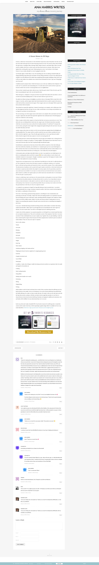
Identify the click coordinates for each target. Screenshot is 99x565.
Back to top (49, 555)
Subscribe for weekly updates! (21, 563)
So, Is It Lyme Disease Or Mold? (75, 83)
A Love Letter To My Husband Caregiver (76, 81)
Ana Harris (27, 342)
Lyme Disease (56, 1)
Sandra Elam (24, 497)
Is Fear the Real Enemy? (72, 92)
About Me (32, 1)
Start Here (39, 1)
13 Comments (32, 342)
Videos (63, 1)
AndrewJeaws (70, 125)
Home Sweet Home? (75, 122)
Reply (61, 387)
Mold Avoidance (47, 1)
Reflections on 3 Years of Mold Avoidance (76, 99)
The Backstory (70, 1)
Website (17, 540)
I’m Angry (69, 106)
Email (17, 536)
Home (26, 1)
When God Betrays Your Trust (74, 68)
